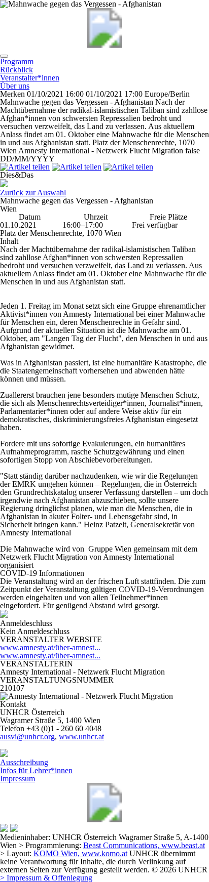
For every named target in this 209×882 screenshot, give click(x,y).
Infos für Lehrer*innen (36, 770)
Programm (16, 61)
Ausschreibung (24, 762)
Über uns (14, 85)
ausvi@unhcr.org (27, 736)
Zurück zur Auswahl (33, 192)
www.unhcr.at (81, 736)
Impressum (17, 778)
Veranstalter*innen (29, 77)
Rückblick (16, 69)
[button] (4, 56)
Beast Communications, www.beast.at (144, 845)
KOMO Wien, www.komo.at (80, 853)
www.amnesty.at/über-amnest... (50, 647)
